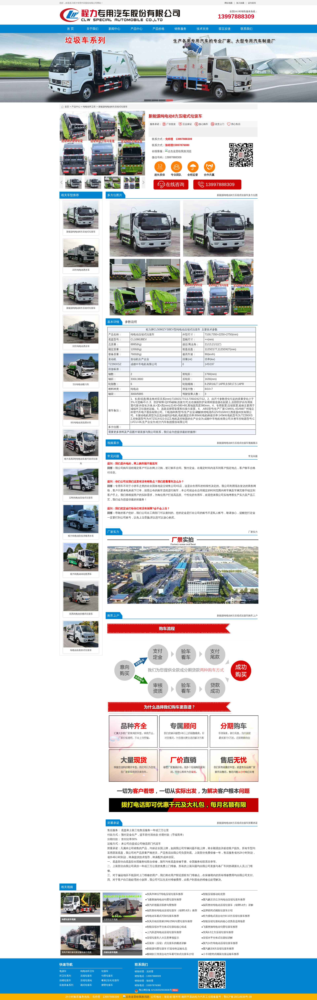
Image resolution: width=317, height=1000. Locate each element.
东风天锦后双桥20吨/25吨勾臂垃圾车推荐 (169, 921)
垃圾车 (104, 971)
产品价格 (158, 28)
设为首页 (252, 3)
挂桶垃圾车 (65, 980)
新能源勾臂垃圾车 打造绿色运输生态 (167, 948)
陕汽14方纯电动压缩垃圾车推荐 (220, 943)
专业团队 (176, 174)
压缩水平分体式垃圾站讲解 (218, 937)
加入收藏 (240, 3)
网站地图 (228, 3)
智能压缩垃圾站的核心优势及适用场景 (224, 921)
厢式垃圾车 (86, 985)
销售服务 (180, 28)
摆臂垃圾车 (107, 985)
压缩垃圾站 (86, 980)
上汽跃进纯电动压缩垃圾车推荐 (164, 932)
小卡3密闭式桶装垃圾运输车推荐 (221, 954)
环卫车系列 (65, 975)
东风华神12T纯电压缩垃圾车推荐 (165, 894)
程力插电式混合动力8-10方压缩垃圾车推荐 (226, 915)
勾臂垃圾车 (107, 975)
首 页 (70, 28)
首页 (67, 106)
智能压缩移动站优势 (214, 894)
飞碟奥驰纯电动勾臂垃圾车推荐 (164, 899)
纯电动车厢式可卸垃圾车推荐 (163, 915)
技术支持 (203, 28)
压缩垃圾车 (86, 975)
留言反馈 (224, 28)
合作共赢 (209, 174)
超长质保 (159, 174)
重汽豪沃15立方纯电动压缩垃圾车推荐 (224, 899)
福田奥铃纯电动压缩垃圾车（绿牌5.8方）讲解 (228, 905)
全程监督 (192, 174)
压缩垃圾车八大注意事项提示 (163, 937)
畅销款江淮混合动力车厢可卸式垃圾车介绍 (170, 954)
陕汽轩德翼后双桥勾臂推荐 (161, 905)
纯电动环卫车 (89, 106)
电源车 (62, 971)
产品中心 (136, 28)
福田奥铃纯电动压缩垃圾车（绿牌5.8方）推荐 (172, 910)
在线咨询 (175, 184)
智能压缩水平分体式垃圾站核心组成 (166, 926)
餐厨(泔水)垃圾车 (110, 980)
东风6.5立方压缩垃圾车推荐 (218, 932)
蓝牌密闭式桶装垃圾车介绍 (218, 910)
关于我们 (92, 28)
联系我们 (246, 28)
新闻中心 (114, 28)
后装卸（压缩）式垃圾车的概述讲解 (166, 943)
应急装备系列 (66, 985)
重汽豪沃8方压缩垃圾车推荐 (218, 948)
